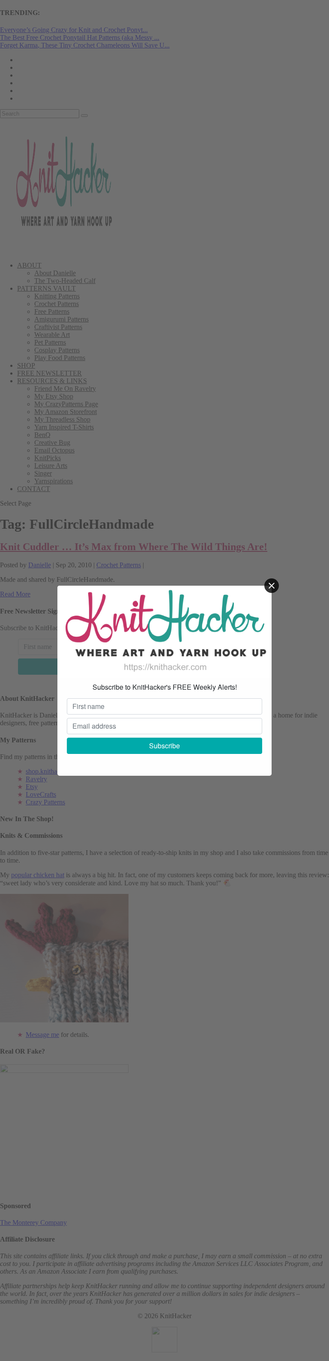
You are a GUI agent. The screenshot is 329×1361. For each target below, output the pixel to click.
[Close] (271, 585)
